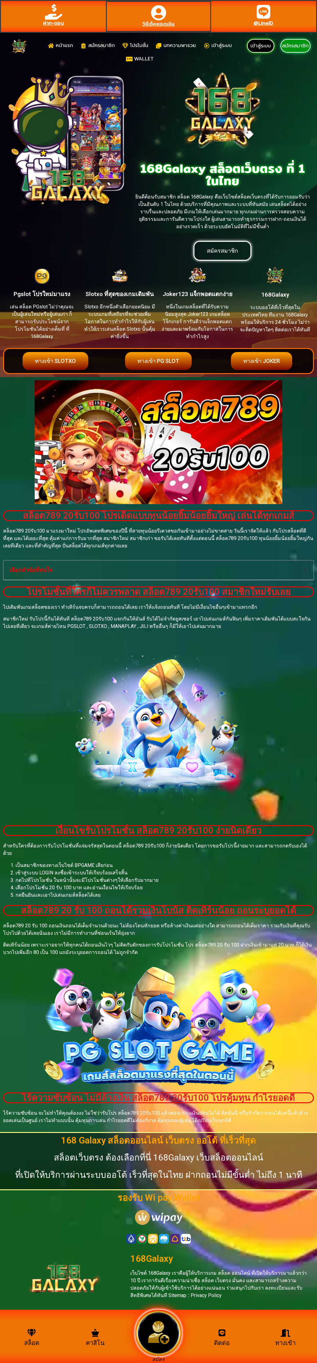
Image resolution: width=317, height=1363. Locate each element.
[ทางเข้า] (285, 1333)
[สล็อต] (32, 1333)
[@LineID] (263, 12)
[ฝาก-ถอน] (53, 12)
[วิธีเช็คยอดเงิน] (158, 12)
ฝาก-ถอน (53, 23)
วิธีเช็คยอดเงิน (158, 24)
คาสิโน (95, 1342)
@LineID (263, 23)
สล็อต (31, 1342)
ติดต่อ (222, 1342)
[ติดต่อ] (222, 1333)
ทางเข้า (285, 1342)
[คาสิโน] (95, 1333)
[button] (305, 570)
